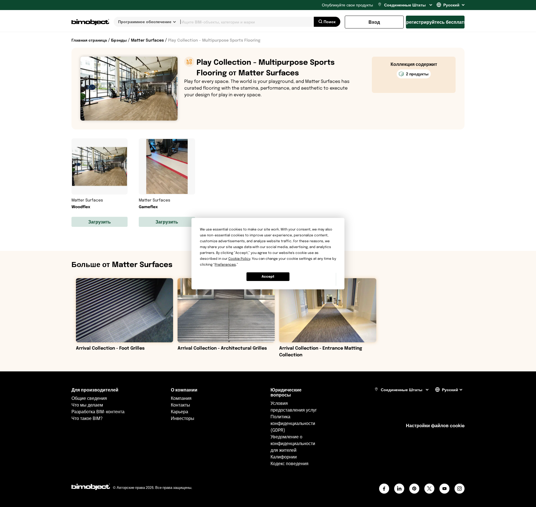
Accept (268, 276)
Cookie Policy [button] (239, 258)
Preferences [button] (225, 264)
